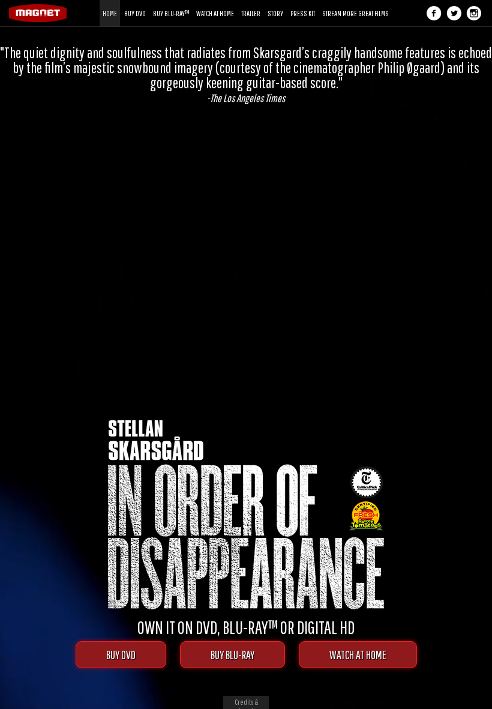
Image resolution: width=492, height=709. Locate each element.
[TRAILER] (250, 4)
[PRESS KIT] (302, 4)
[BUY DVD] (135, 4)
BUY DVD (121, 655)
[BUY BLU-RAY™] (171, 4)
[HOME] (110, 4)
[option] (246, 74)
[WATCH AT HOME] (215, 4)
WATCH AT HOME (357, 655)
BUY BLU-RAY (232, 655)
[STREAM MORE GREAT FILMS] (355, 4)
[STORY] (275, 4)
